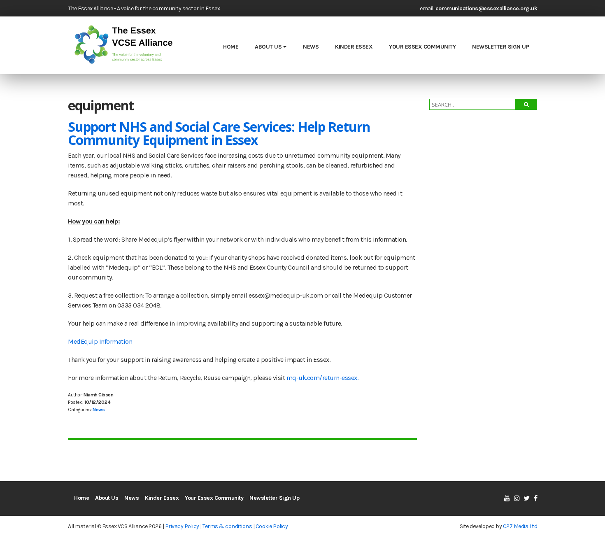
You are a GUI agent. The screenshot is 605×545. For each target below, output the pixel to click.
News (311, 46)
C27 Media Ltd (520, 526)
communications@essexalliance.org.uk (486, 8)
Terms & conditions (227, 526)
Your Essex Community (422, 46)
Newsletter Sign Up (500, 46)
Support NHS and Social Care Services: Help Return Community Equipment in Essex (219, 133)
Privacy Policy (182, 526)
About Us (268, 46)
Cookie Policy (272, 526)
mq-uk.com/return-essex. (322, 378)
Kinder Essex (353, 46)
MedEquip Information (100, 341)
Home (230, 46)
